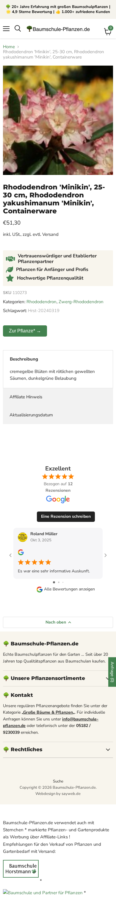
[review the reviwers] (21, 554)
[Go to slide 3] (62, 582)
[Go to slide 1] (54, 582)
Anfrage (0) (112, 672)
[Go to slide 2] (58, 582)
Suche (58, 781)
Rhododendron (41, 302)
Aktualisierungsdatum (31, 415)
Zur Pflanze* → (25, 330)
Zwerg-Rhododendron (81, 302)
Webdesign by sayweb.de (58, 793)
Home (9, 46)
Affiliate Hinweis (26, 397)
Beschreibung (24, 359)
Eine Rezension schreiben (66, 516)
